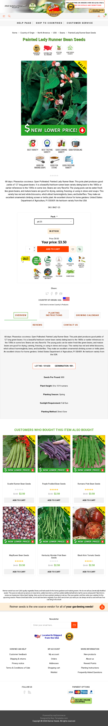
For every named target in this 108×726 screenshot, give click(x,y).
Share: (54, 288)
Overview (20, 315)
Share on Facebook (51, 293)
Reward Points (90, 663)
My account (54, 654)
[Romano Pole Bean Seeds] (89, 451)
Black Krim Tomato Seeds (89, 555)
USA (59, 300)
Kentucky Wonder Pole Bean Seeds (54, 556)
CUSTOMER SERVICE (80, 23)
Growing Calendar (87, 315)
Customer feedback (18, 654)
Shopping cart (54, 668)
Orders (54, 659)
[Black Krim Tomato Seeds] (89, 523)
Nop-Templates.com (59, 718)
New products (90, 654)
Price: (51, 239)
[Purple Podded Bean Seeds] (54, 451)
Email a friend (60, 293)
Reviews (37, 325)
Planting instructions (54, 314)
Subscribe (74, 625)
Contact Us (71, 325)
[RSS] (29, 692)
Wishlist (54, 672)
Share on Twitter (47, 293)
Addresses (54, 663)
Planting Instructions (90, 668)
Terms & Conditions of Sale (18, 668)
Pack (53, 216)
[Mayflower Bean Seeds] (19, 523)
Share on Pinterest (56, 293)
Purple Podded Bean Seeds (54, 484)
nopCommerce (59, 715)
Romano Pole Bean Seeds (89, 484)
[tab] (20, 315)
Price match (80, 249)
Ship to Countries (49, 23)
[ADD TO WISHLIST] (73, 249)
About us (90, 659)
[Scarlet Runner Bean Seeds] (19, 451)
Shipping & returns (18, 659)
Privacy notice (18, 663)
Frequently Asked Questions (90, 672)
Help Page (24, 23)
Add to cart (53, 249)
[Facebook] (24, 692)
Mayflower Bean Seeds (19, 555)
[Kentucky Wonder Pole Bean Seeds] (54, 523)
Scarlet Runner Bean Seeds (19, 484)
